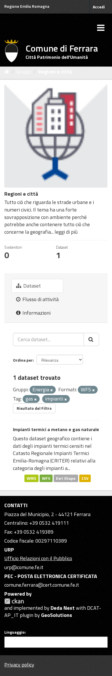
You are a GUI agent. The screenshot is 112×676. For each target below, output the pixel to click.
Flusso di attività (40, 299)
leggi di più (66, 232)
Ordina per (23, 360)
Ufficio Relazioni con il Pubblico (38, 558)
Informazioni (36, 313)
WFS (46, 478)
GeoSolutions (56, 615)
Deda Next (63, 608)
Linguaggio (14, 632)
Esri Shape (66, 478)
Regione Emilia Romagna (26, 6)
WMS (31, 478)
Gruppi (23, 71)
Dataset (31, 286)
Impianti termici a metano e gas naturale (56, 429)
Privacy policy (19, 665)
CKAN (14, 601)
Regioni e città (55, 71)
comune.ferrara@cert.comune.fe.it (41, 585)
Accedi (99, 7)
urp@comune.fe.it (23, 567)
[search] (91, 339)
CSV (85, 478)
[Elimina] (51, 390)
